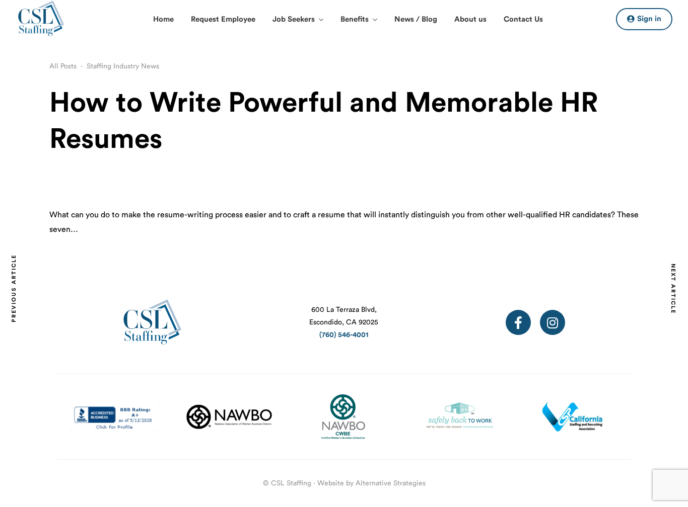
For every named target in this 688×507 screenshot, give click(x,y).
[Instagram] (552, 322)
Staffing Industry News (123, 66)
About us (470, 19)
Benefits (354, 19)
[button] (644, 19)
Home (163, 19)
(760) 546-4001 (344, 335)
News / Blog (415, 19)
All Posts (63, 66)
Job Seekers (293, 19)
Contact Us (523, 19)
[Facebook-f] (518, 322)
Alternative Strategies (391, 483)
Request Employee (223, 19)
